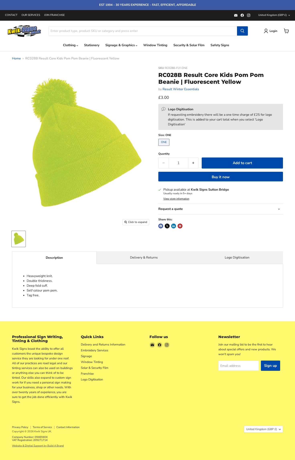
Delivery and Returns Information (103, 344)
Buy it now (221, 177)
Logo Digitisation (237, 257)
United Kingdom (272, 15)
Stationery (91, 45)
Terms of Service (42, 427)
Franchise (87, 374)
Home (16, 58)
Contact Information (67, 427)
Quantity (164, 153)
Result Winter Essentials (181, 89)
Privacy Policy (20, 427)
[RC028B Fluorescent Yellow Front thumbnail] (18, 239)
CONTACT (11, 15)
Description (54, 258)
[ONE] (164, 147)
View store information (176, 198)
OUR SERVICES (30, 15)
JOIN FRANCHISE (54, 15)
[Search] (242, 31)
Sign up (270, 365)
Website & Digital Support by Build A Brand (38, 446)
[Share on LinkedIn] (173, 226)
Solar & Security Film (94, 368)
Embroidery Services (94, 350)
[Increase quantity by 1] (193, 163)
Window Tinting (155, 45)
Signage (86, 356)
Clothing (69, 45)
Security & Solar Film (188, 45)
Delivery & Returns (144, 257)
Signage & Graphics (120, 45)
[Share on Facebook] (160, 226)
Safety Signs (220, 45)
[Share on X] (167, 226)
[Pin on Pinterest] (180, 226)
